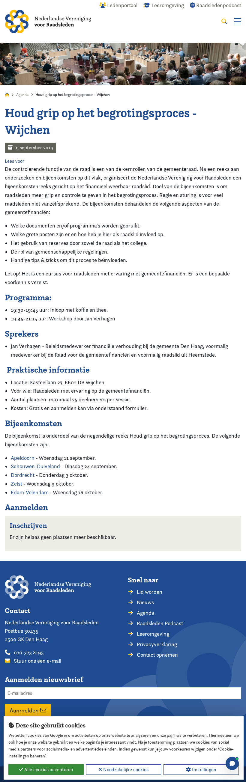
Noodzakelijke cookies (125, 769)
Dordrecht (22, 475)
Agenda (22, 94)
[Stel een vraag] (232, 763)
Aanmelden (25, 710)
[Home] (48, 21)
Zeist (16, 483)
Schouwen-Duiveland (35, 466)
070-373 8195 (28, 652)
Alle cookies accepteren (48, 769)
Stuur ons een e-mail (37, 661)
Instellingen (203, 769)
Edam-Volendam (30, 492)
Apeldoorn (22, 458)
